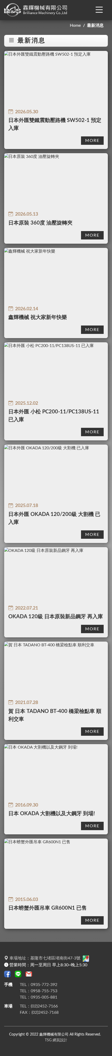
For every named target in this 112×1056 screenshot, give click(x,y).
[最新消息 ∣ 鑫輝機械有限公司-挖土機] (36, 10)
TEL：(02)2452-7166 (39, 1006)
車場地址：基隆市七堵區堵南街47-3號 (44, 958)
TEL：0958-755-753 (38, 991)
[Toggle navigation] (99, 10)
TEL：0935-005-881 (38, 997)
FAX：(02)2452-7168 (39, 1012)
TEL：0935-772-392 (38, 985)
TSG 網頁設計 (56, 1040)
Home (75, 25)
